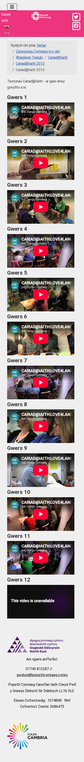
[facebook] (76, 26)
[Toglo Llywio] (12, 7)
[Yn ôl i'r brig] (76, 753)
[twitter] (76, 17)
